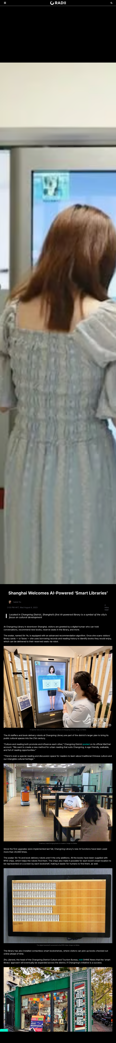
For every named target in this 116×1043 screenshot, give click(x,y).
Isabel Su (17, 602)
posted (86, 744)
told (81, 960)
